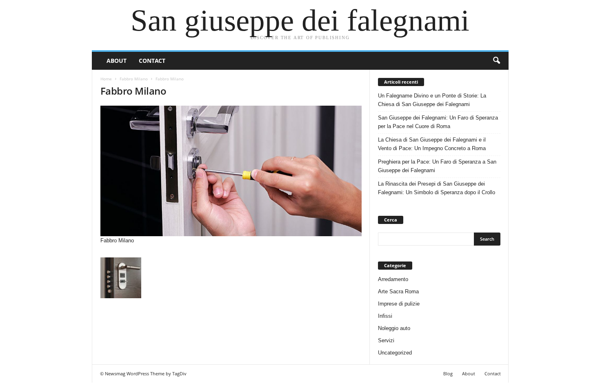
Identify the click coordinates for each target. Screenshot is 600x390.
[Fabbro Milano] (231, 171)
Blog (448, 373)
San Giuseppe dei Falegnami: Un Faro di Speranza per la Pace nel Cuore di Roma (438, 122)
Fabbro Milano (134, 79)
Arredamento (393, 279)
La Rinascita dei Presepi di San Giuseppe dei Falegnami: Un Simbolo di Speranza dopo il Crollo (436, 188)
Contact (152, 60)
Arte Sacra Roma (398, 291)
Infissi (385, 316)
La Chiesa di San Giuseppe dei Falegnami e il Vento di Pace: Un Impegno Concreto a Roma (432, 144)
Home (106, 79)
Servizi (386, 340)
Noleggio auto (394, 328)
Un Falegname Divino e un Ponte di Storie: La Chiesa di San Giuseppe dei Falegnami (432, 100)
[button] (496, 61)
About (117, 60)
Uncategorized (395, 353)
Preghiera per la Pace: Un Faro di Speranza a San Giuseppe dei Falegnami (437, 166)
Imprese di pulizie (399, 304)
